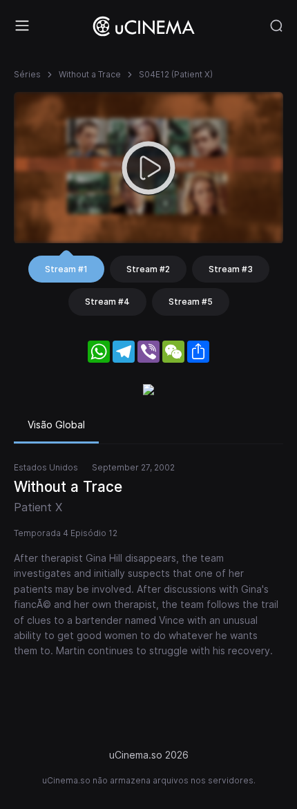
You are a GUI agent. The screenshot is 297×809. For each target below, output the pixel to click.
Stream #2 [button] (148, 269)
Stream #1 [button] (66, 269)
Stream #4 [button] (107, 301)
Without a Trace (90, 74)
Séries (27, 74)
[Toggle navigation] (22, 25)
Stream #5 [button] (191, 301)
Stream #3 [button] (231, 269)
